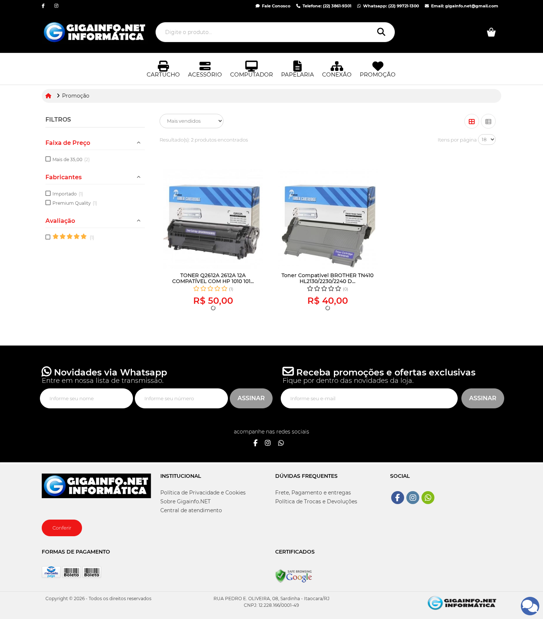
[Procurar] (383, 32)
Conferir (61, 528)
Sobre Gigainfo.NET (185, 501)
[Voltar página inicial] (49, 95)
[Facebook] (255, 443)
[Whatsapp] (281, 443)
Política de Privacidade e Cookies (203, 492)
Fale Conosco (275, 5)
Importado (67, 194)
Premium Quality (74, 203)
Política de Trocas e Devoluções (316, 501)
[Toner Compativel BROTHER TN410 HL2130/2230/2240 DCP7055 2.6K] (328, 219)
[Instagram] (268, 443)
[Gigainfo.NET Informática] (462, 602)
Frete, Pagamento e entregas (313, 492)
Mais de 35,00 (71, 159)
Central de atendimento (191, 510)
